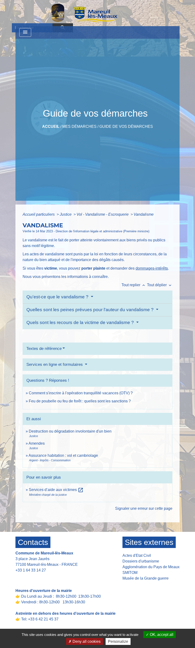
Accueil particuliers (39, 214)
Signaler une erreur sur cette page (143, 508)
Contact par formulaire (37, 578)
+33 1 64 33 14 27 (30, 570)
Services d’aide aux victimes (56, 490)
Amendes (37, 443)
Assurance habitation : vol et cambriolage (63, 455)
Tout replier (134, 285)
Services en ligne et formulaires (55, 364)
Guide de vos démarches (126, 126)
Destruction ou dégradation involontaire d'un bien (70, 431)
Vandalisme (144, 214)
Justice (66, 214)
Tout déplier (159, 285)
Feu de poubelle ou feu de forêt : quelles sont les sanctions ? (80, 401)
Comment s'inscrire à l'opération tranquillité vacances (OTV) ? (81, 393)
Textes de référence (44, 348)
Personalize (118, 641)
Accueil (50, 126)
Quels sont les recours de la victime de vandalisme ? (80, 322)
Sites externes (149, 542)
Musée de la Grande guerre (145, 578)
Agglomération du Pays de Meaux (151, 567)
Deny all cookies (86, 641)
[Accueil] (72, 12)
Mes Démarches (79, 126)
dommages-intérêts (152, 268)
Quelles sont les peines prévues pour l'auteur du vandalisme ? (90, 309)
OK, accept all (161, 635)
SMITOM (129, 573)
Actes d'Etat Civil (136, 555)
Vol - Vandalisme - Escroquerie (103, 214)
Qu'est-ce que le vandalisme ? (58, 296)
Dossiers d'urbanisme (140, 561)
